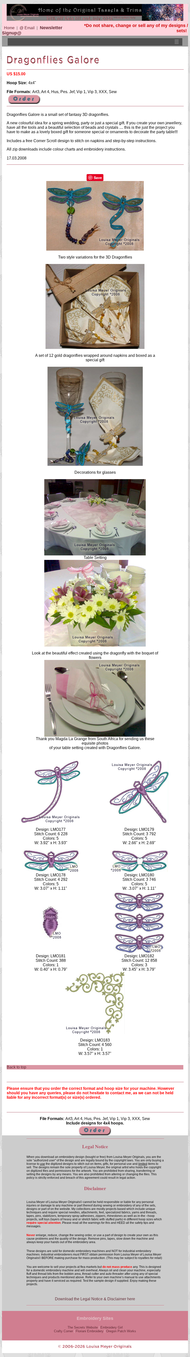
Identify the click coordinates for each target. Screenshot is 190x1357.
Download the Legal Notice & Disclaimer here (95, 1299)
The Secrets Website (83, 1327)
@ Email (27, 28)
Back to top (16, 1067)
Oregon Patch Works (121, 1331)
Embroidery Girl (111, 1327)
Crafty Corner (63, 1331)
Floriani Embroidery (89, 1331)
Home (9, 28)
